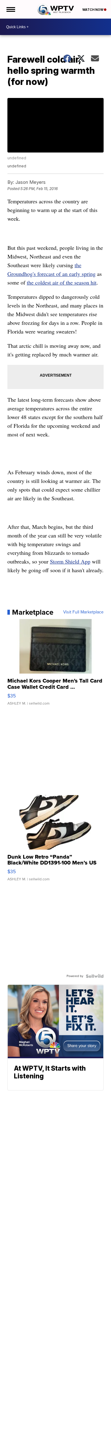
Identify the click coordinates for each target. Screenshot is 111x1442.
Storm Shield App (70, 561)
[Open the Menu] (10, 9)
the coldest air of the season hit (62, 282)
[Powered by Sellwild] (95, 976)
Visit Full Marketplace (83, 612)
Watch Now (93, 9)
